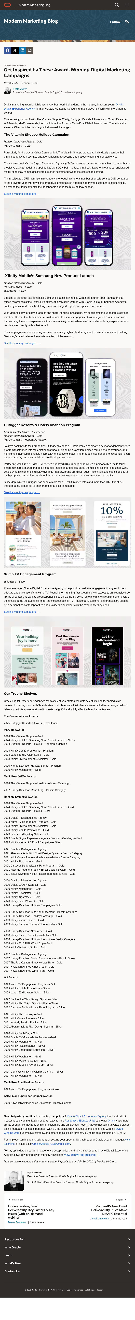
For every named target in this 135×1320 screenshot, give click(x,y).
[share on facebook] (7, 50)
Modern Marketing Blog (34, 5)
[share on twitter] (15, 50)
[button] (117, 5)
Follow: (116, 22)
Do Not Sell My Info (56, 1290)
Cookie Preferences (75, 1290)
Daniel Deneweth (17, 1222)
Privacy (42, 1290)
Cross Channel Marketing (15, 65)
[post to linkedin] (22, 50)
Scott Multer (20, 88)
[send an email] (29, 50)
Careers (100, 1290)
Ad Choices (89, 1290)
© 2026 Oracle (31, 1290)
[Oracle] (7, 5)
